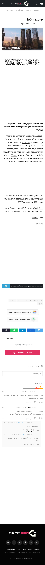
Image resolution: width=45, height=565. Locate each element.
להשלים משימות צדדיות (22, 199)
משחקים (12, 300)
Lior (23, 434)
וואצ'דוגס (20, 300)
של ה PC (14, 155)
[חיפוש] (3, 3)
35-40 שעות (13, 195)
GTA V (20, 202)
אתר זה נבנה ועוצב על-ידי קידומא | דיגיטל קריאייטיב (22, 553)
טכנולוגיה (19, 10)
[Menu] (41, 3)
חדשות (36, 10)
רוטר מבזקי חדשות (34, 550)
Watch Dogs (38, 208)
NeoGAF (35, 217)
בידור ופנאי (9, 10)
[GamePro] (19, 3)
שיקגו (40, 304)
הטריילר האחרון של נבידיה (18, 152)
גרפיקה (28, 300)
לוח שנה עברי (11, 550)
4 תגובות (19, 24)
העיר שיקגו (26, 142)
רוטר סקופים (22, 550)
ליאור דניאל (21, 422)
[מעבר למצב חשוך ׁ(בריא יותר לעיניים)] (37, 4)
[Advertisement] (22, 95)
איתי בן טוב (40, 24)
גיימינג (28, 10)
